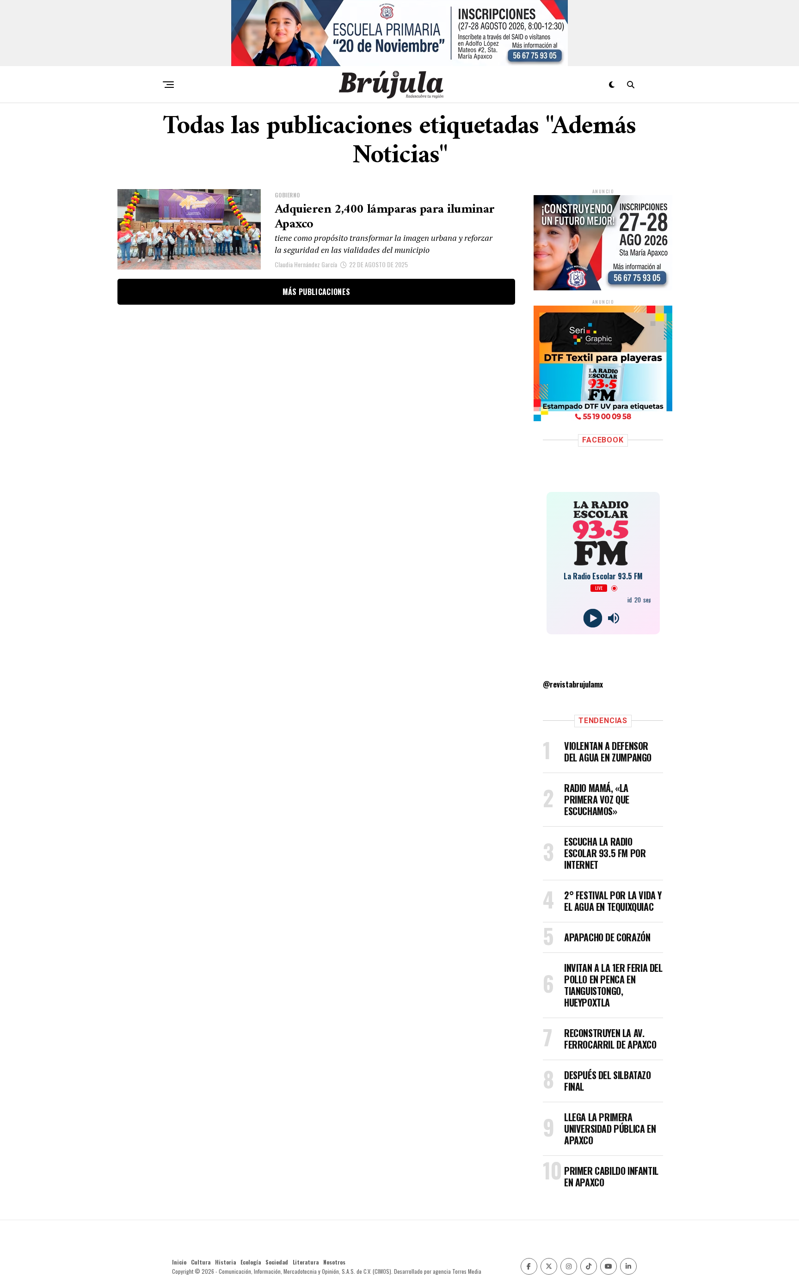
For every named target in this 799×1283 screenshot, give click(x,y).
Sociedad (276, 1262)
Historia (225, 1262)
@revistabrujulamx (573, 684)
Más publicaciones (316, 291)
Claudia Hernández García (306, 264)
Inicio (179, 1262)
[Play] (592, 618)
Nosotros (334, 1262)
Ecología (250, 1262)
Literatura (306, 1262)
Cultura (200, 1262)
